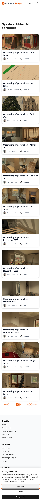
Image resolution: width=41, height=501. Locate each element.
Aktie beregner (6, 451)
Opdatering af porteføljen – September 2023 (16, 331)
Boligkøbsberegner (8, 454)
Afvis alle (20, 486)
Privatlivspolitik (7, 438)
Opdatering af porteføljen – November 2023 (16, 269)
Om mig (4, 425)
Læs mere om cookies (16, 481)
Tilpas (21, 492)
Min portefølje (6, 428)
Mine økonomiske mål (9, 431)
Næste (35, 404)
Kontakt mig (6, 434)
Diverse (4, 461)
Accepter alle (20, 497)
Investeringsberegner (9, 458)
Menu (31, 3)
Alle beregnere (6, 448)
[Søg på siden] (37, 3)
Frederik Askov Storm (13, 59)
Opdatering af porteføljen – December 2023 (16, 238)
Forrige (6, 404)
